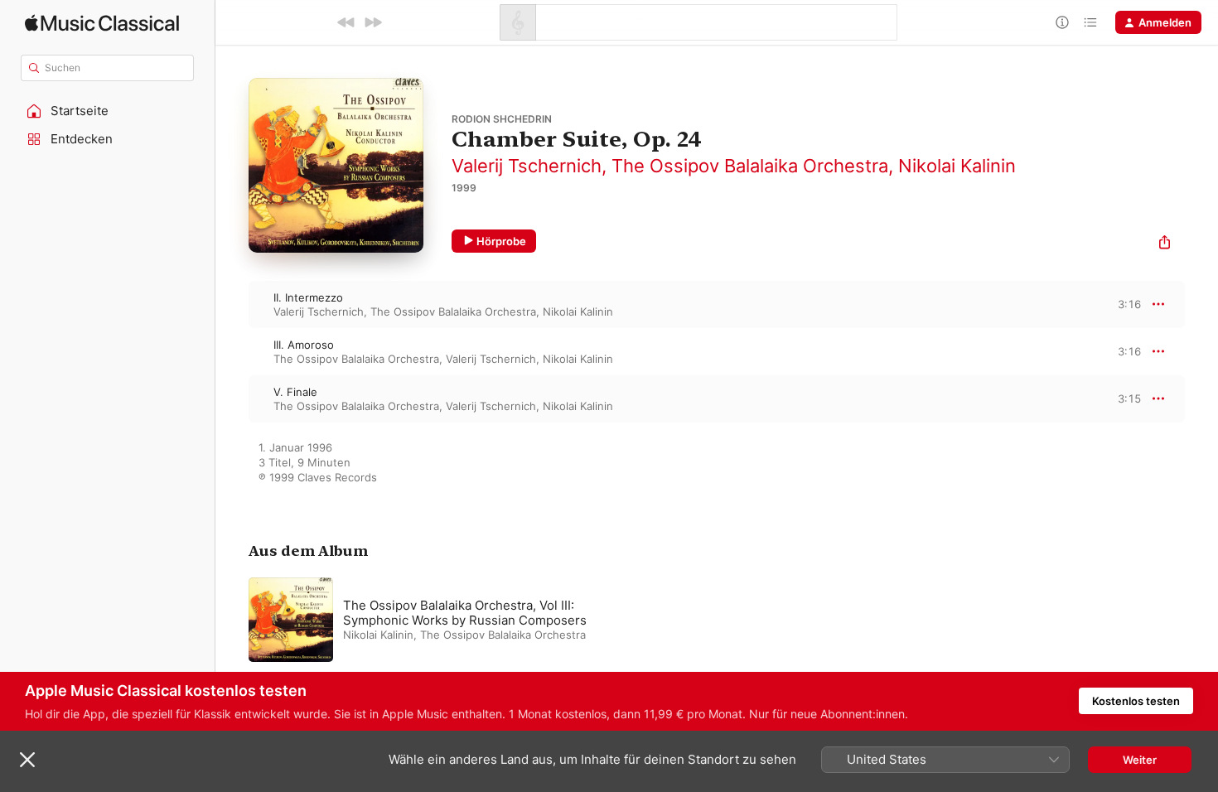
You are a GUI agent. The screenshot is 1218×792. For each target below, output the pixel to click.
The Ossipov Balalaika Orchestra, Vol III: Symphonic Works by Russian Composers (465, 612)
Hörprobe (501, 241)
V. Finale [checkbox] (295, 391)
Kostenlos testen (1136, 700)
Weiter (1140, 759)
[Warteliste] (1090, 22)
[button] (108, 111)
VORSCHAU (1118, 304)
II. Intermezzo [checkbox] (308, 297)
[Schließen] (27, 759)
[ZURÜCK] (346, 22)
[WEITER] (373, 22)
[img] (102, 23)
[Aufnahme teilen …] (1164, 244)
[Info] (1062, 22)
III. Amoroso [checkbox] (303, 344)
